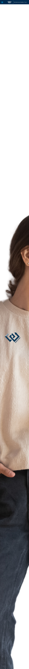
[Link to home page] (9, 2)
